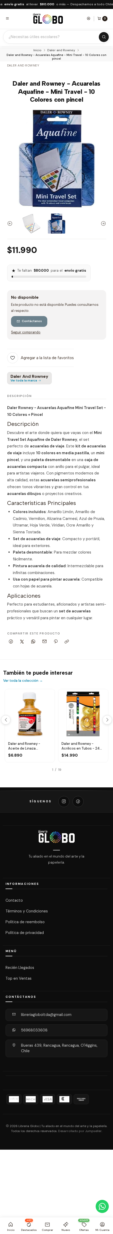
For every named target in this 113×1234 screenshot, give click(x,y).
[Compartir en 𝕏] (22, 642)
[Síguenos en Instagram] (63, 801)
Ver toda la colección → (23, 680)
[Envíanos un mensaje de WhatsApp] (102, 1206)
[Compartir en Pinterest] (56, 642)
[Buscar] (104, 37)
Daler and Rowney (61, 50)
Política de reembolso (25, 922)
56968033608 (34, 1030)
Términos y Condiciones (27, 911)
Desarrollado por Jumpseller (80, 1131)
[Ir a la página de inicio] (48, 18)
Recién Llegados (20, 967)
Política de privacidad (25, 932)
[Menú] (7, 18)
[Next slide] (102, 224)
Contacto (14, 900)
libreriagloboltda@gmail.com (46, 1014)
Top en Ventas (19, 978)
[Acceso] (88, 18)
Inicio (37, 50)
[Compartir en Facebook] (11, 642)
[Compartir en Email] (44, 642)
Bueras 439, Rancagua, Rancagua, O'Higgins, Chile (59, 1048)
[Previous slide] (11, 224)
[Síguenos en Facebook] (78, 801)
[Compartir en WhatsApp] (33, 642)
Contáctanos (32, 321)
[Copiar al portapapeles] (67, 642)
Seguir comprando (25, 332)
